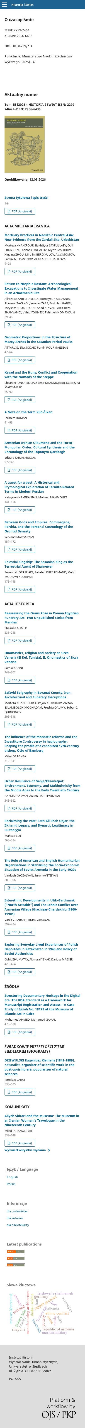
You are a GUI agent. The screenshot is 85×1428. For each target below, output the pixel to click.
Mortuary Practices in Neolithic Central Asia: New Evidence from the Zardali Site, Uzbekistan (42, 237)
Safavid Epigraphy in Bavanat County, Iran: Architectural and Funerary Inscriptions (38, 694)
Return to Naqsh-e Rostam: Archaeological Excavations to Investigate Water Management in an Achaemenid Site (41, 288)
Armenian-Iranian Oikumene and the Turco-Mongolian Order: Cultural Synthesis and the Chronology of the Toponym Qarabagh (40, 447)
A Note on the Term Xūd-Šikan (28, 412)
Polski (11, 1184)
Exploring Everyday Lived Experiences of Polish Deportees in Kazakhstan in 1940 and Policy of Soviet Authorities (41, 949)
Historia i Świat (22, 4)
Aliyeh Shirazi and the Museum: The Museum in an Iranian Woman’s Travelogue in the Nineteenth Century (42, 1120)
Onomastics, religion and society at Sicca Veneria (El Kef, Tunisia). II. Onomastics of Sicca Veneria (41, 657)
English (12, 1177)
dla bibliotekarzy (18, 1225)
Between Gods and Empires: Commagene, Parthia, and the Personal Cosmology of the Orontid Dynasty (39, 526)
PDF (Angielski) (21, 211)
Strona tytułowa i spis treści (26, 197)
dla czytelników (17, 1211)
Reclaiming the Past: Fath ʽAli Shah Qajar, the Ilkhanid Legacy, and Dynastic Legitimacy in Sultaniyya (40, 825)
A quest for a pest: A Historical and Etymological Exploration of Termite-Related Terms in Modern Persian (39, 487)
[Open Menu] (4, 4)
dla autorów (15, 1218)
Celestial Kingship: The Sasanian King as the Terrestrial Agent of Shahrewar (39, 564)
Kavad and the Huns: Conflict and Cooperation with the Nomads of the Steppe (41, 374)
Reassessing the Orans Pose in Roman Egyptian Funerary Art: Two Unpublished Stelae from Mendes (42, 617)
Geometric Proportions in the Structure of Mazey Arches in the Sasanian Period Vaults (39, 339)
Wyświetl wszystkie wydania (25, 1150)
